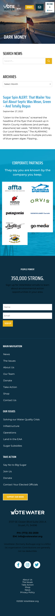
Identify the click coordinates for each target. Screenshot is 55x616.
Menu (19, 8)
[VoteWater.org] (9, 7)
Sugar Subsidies (12, 445)
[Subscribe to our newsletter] (40, 7)
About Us (8, 367)
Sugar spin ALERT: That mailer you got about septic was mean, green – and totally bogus (27, 101)
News (6, 354)
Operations (9, 432)
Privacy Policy (27, 592)
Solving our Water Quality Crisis (21, 419)
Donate (29, 7)
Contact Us (9, 400)
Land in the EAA (12, 439)
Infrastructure (11, 426)
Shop (6, 393)
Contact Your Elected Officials (20, 484)
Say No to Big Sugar (14, 464)
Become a (50, 5)
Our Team (9, 374)
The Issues (9, 360)
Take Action (10, 387)
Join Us (7, 471)
